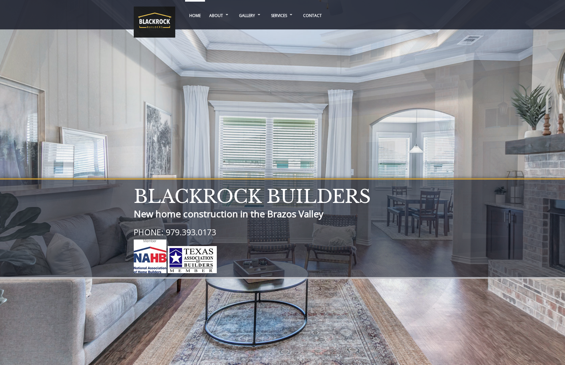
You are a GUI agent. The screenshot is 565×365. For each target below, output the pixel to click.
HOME (195, 15)
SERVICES (279, 15)
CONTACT (312, 15)
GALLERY (247, 15)
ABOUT (216, 15)
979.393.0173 (191, 232)
